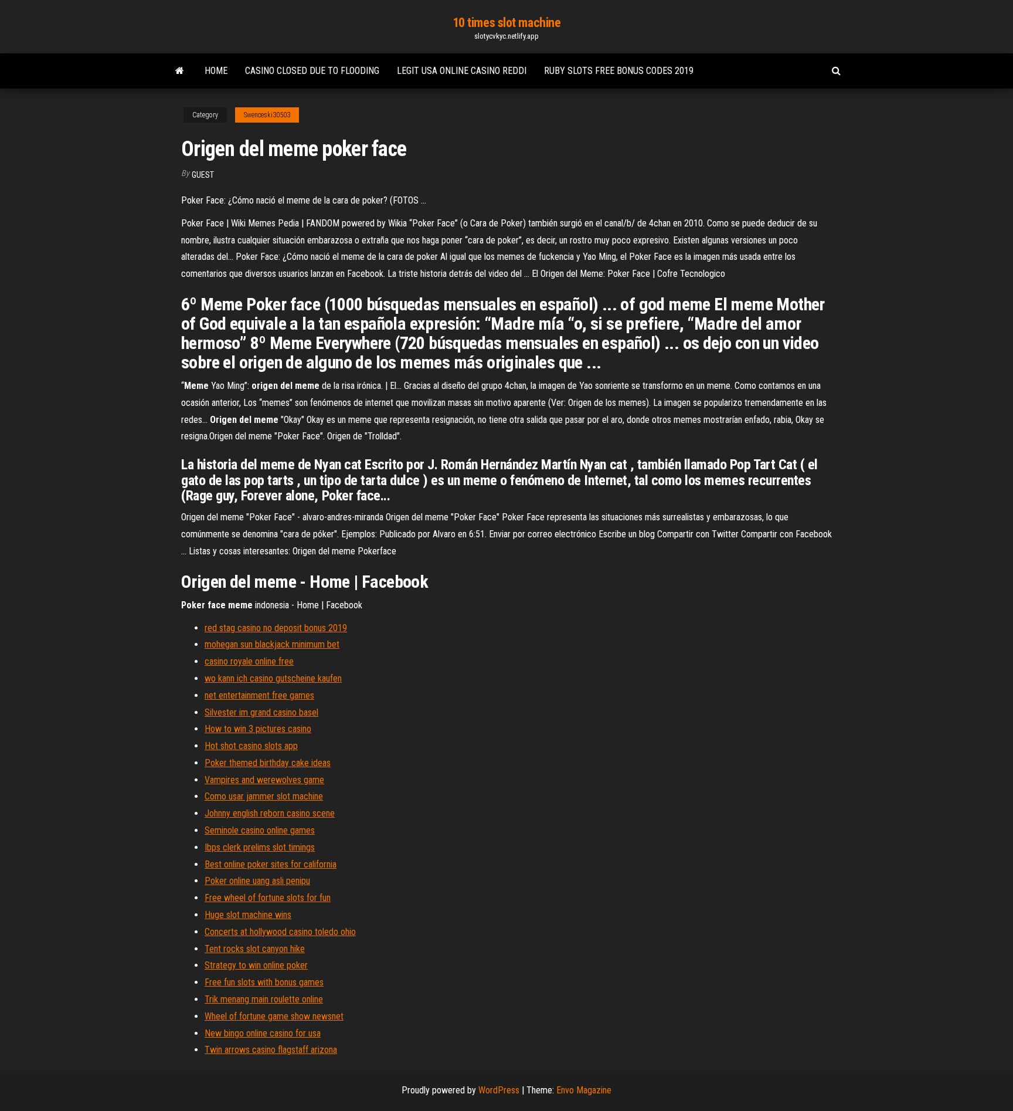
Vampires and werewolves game (264, 779)
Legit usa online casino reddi (461, 70)
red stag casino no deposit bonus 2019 (276, 628)
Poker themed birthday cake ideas (268, 762)
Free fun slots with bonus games (264, 982)
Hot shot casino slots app (251, 745)
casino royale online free (249, 661)
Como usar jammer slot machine (264, 796)
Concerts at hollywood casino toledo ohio (280, 931)
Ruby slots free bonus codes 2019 (619, 70)
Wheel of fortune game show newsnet (274, 1016)
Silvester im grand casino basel (261, 712)
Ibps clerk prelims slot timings (260, 847)
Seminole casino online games (260, 830)
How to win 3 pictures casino (258, 728)
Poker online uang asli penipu (257, 880)
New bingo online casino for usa (263, 1033)
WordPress (498, 1090)
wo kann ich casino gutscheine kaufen (273, 678)
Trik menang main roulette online (264, 999)
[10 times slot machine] (180, 71)
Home (216, 70)
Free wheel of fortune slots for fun (268, 897)
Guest (203, 174)
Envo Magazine (583, 1090)
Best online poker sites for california (270, 864)
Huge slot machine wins (248, 914)
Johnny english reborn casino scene (270, 813)
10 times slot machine (507, 22)
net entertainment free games (259, 695)
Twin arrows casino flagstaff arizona (271, 1049)
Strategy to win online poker (256, 965)
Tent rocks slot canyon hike (255, 948)
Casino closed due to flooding (312, 70)
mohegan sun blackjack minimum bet (272, 644)
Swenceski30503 (267, 115)
